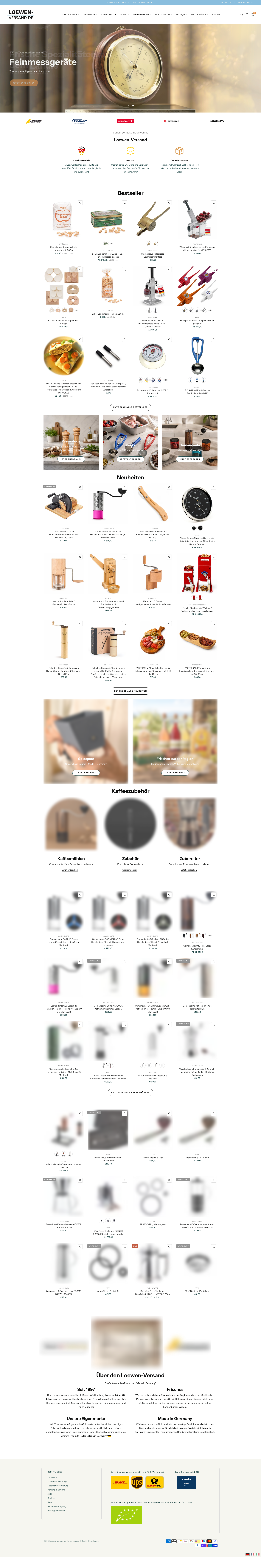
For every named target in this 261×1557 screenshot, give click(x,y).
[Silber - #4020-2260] (150, 310)
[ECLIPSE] (70, 1153)
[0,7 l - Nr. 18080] (108, 1220)
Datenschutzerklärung (58, 1485)
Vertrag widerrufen (56, 1510)
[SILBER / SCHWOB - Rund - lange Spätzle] (204, 310)
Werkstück (64, 598)
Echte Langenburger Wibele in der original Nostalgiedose (108, 255)
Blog (49, 1502)
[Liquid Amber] (205, 935)
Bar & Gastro (89, 14)
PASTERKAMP (152, 665)
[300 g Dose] (106, 243)
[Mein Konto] (247, 14)
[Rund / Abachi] (65, 310)
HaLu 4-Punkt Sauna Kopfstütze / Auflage (63, 322)
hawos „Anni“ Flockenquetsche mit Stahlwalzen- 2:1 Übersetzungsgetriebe (108, 604)
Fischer (197, 535)
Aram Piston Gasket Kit (108, 1291)
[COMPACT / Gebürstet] (143, 1065)
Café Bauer (64, 244)
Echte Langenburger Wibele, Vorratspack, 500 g (63, 249)
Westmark (197, 244)
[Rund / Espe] (52, 310)
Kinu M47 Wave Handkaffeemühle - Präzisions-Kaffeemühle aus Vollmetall (108, 1077)
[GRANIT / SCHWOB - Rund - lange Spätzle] (192, 310)
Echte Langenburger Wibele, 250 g (108, 314)
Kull (197, 317)
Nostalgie (180, 14)
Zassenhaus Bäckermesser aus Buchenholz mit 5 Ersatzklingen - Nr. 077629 (153, 534)
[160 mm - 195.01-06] (200, 527)
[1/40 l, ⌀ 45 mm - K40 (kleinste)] (191, 379)
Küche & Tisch (107, 14)
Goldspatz (152, 251)
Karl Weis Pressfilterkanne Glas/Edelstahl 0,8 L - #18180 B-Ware (152, 1293)
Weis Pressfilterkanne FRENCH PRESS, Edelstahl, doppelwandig (108, 1232)
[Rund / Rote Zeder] (58, 310)
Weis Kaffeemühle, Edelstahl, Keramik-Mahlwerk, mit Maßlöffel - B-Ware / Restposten (197, 1072)
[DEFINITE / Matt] (162, 1065)
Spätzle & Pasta (69, 14)
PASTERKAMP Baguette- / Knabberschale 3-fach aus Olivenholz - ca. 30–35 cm (197, 671)
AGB (49, 1494)
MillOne (152, 1072)
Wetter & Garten (141, 14)
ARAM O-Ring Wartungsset (153, 1224)
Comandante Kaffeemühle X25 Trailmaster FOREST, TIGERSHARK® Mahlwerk (63, 1072)
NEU (56, 14)
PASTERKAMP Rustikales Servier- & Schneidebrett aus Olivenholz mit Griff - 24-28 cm (153, 671)
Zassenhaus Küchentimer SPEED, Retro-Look (152, 392)
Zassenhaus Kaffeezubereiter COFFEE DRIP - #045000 (64, 1226)
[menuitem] (56, 14)
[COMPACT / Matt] (150, 1065)
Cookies (51, 1498)
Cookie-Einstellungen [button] (91, 1541)
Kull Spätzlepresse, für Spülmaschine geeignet (197, 322)
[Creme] (141, 379)
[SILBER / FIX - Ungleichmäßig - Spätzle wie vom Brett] (198, 310)
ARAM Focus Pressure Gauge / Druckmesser (108, 1159)
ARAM (63, 1161)
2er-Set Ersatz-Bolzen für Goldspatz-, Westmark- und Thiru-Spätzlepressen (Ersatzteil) (108, 386)
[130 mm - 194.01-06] (194, 527)
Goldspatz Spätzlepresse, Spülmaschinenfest (152, 255)
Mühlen (123, 14)
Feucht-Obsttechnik (197, 605)
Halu (64, 317)
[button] (24, 82)
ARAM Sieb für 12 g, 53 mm (197, 1291)
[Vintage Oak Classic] (198, 935)
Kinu (108, 1072)
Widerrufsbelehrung (57, 1481)
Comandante (108, 528)
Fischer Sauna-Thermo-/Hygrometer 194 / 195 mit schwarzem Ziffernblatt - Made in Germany (197, 541)
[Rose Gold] (111, 1065)
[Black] (186, 935)
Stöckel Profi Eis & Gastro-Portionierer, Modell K (197, 392)
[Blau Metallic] (160, 379)
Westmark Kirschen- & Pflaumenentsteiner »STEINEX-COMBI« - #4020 (153, 323)
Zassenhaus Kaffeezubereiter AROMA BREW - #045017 (63, 1293)
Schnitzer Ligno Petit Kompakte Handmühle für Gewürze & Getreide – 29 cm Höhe (63, 671)
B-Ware (216, 14)
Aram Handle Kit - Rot (152, 1157)
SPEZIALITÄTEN (198, 14)
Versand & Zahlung (56, 1489)
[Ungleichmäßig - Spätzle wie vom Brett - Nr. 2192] (156, 243)
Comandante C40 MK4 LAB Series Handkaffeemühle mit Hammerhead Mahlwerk (108, 942)
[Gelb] (147, 379)
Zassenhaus (153, 387)
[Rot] (64, 1153)
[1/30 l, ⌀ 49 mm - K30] (197, 379)
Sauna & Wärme (162, 14)
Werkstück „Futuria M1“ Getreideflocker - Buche (63, 603)
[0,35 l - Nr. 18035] (102, 1220)
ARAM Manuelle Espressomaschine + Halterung (63, 1166)
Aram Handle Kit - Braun (197, 1157)
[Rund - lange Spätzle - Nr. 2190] (150, 243)
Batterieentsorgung (56, 1506)
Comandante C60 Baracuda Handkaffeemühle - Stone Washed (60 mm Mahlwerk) (108, 534)
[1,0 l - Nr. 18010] (115, 1220)
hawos (108, 598)
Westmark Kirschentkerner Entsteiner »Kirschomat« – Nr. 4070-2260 (197, 249)
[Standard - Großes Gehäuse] (200, 597)
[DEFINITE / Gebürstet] (156, 1065)
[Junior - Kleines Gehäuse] (194, 597)
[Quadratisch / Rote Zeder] (71, 310)
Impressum (52, 1477)
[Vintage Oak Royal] (192, 935)
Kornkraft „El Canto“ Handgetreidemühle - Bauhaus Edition (153, 603)
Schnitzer (63, 665)
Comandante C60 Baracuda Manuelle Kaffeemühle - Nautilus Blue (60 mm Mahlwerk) (152, 1008)
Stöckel (197, 387)
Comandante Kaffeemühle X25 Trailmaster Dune (197, 1007)
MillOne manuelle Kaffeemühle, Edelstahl (152, 1077)
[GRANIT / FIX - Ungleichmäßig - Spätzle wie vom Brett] (185, 310)
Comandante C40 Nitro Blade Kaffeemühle (197, 947)
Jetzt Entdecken (71, 459)
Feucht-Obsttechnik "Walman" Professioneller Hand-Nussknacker (197, 609)
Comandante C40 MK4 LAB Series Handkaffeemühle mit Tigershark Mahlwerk (153, 942)
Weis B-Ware (197, 1066)
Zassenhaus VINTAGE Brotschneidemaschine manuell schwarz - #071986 (64, 534)
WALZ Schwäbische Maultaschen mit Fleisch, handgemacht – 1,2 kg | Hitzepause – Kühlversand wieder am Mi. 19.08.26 (63, 388)
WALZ (63, 380)
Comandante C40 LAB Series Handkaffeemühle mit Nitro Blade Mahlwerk (63, 942)
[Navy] (153, 379)
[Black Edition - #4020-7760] (156, 310)
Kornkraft (153, 598)
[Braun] (57, 1153)
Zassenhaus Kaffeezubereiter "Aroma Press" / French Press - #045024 (197, 1226)
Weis (108, 1228)
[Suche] (241, 14)
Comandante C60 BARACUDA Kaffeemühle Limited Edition (108, 1007)
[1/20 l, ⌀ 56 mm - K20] (204, 379)
